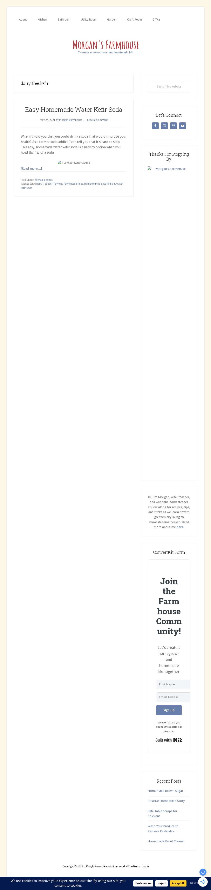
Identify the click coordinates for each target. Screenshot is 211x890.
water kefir (109, 183)
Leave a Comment (97, 120)
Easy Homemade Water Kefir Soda (73, 109)
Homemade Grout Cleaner (166, 841)
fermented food (93, 183)
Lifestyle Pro (92, 866)
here (180, 527)
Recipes (48, 179)
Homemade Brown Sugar (165, 791)
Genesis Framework (114, 866)
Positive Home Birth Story (166, 801)
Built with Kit (169, 740)
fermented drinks (73, 183)
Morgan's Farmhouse (105, 46)
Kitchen (39, 179)
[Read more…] (31, 168)
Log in (145, 866)
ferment (58, 183)
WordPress (133, 866)
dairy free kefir (44, 183)
